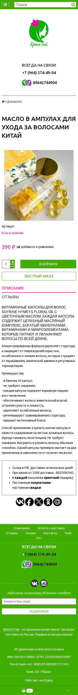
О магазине (21, 528)
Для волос (14, 101)
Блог (68, 533)
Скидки (30, 533)
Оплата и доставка (51, 528)
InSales (48, 680)
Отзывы (12, 533)
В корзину (48, 264)
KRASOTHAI (11, 629)
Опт (39, 538)
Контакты (50, 533)
